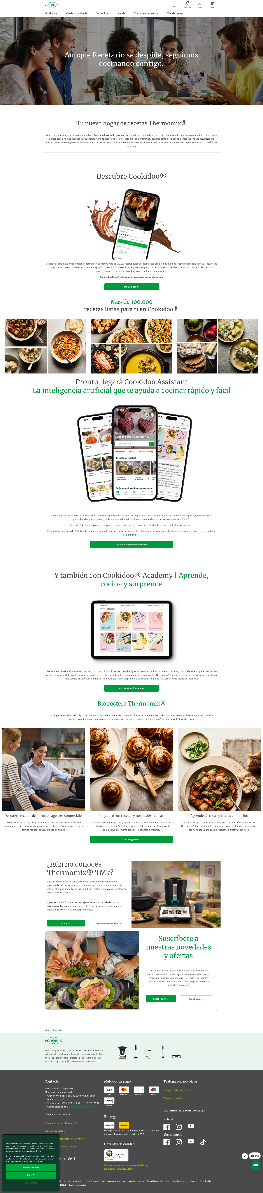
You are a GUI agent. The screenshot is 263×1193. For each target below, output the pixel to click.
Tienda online (175, 13)
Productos (51, 13)
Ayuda (122, 13)
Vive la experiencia (77, 13)
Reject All (31, 1175)
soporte (59, 1099)
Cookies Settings (31, 1182)
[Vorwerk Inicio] (51, 5)
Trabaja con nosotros (146, 13)
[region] (31, 1162)
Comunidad (103, 13)
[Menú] (126, 1151)
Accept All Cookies (31, 1167)
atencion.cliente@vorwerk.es (83, 1106)
